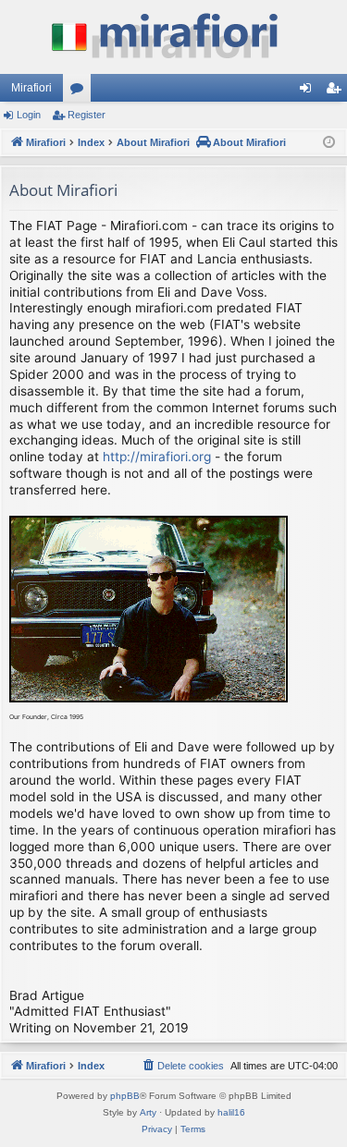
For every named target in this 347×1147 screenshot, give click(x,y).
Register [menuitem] (337, 91)
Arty (148, 1112)
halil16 (231, 1112)
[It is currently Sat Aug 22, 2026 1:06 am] (329, 142)
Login (29, 114)
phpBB (125, 1096)
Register (86, 114)
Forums (80, 91)
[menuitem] (182, 1065)
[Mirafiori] (173, 37)
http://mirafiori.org (157, 456)
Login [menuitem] (309, 91)
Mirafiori (31, 87)
